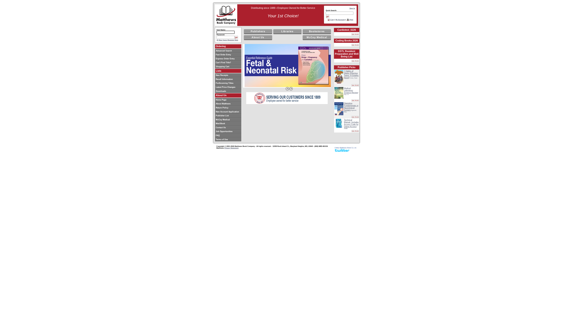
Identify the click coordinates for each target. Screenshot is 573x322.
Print (351, 20)
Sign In (352, 8)
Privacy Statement (231, 148)
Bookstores (317, 31)
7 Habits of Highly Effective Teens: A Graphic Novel (351, 74)
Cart (332, 20)
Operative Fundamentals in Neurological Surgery (351, 106)
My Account (340, 20)
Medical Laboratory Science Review (351, 90)
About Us (258, 37)
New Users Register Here (228, 40)
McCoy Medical (317, 37)
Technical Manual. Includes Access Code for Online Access (351, 123)
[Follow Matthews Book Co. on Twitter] (342, 151)
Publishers (258, 31)
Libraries (287, 31)
